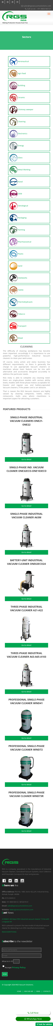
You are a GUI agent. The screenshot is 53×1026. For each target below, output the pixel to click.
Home (19, 991)
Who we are (28, 991)
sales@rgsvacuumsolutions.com (37, 6)
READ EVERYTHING (9, 932)
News (38, 991)
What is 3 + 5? (7, 961)
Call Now (33, 1012)
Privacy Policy (19, 967)
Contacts (46, 991)
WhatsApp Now (34, 1018)
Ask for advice (45, 1024)
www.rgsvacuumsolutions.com (21, 909)
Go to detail (26, 459)
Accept (15, 967)
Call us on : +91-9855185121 (38, 9)
